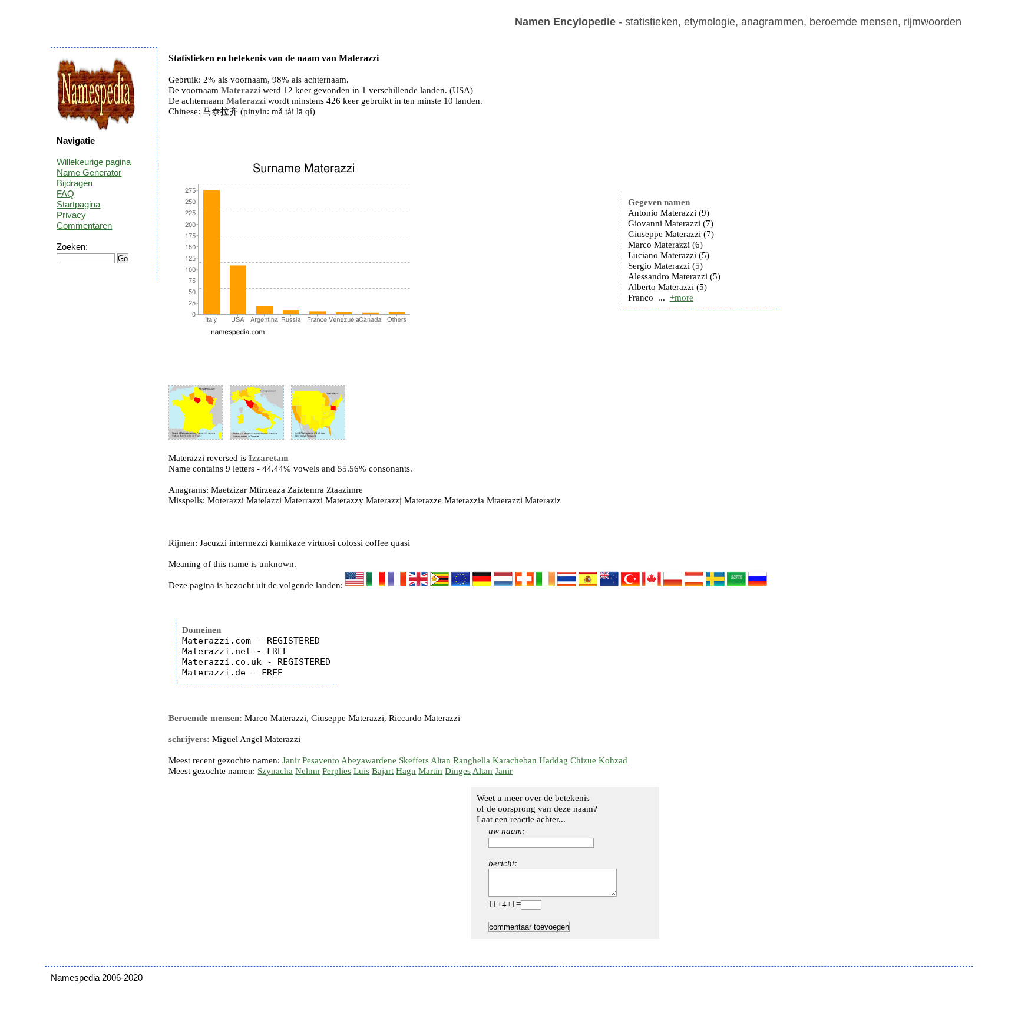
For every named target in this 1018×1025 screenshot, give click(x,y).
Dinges (458, 771)
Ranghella (471, 760)
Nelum (307, 771)
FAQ (65, 194)
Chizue (583, 760)
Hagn (406, 771)
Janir (291, 760)
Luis (361, 771)
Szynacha (275, 771)
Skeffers (414, 760)
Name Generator (89, 172)
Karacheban (515, 760)
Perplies (336, 771)
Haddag (553, 760)
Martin (430, 771)
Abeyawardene (368, 760)
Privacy (71, 215)
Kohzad (613, 760)
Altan (441, 760)
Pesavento (320, 760)
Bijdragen (74, 183)
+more (681, 297)
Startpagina (78, 204)
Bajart (383, 771)
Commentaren (84, 225)
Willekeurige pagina (94, 162)
